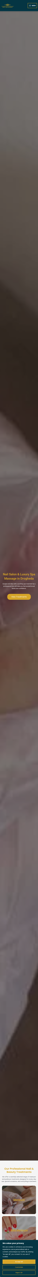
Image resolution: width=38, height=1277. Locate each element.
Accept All (19, 1262)
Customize (19, 1267)
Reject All (19, 1273)
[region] (19, 1258)
